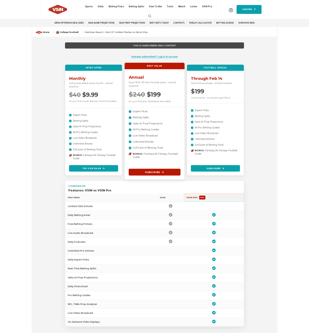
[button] (149, 16)
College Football (69, 32)
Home (46, 32)
